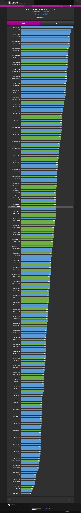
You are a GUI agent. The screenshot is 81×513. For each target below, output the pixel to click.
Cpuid (47, 509)
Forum (20, 507)
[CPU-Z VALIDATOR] (16, 2)
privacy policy (67, 511)
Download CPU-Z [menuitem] (37, 5)
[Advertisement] (54, 2)
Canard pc (36, 509)
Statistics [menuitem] (10, 5)
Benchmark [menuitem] (28, 5)
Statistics (9, 507)
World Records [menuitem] (19, 5)
